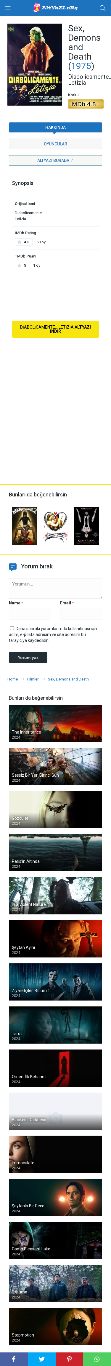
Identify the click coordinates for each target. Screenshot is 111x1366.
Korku (73, 95)
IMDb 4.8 (83, 104)
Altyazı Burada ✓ (55, 160)
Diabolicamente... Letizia (55, 329)
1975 (81, 66)
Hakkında (55, 127)
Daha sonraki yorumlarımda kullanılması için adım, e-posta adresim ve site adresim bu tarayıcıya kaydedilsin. (53, 634)
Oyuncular (55, 144)
